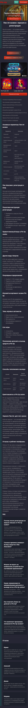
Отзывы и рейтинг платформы (10, 120)
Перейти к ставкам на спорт (14, 57)
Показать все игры (14, 94)
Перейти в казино (14, 53)
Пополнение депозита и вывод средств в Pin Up (15, 112)
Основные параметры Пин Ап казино (12, 99)
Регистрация (23, 2)
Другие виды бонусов (8, 107)
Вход (16, 2)
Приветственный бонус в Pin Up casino (12, 104)
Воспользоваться (14, 18)
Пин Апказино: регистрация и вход (11, 102)
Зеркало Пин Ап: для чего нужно (11, 118)
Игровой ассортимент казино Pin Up (12, 110)
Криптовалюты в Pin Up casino (10, 115)
